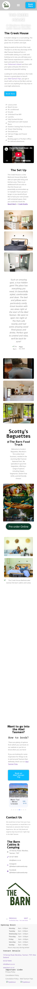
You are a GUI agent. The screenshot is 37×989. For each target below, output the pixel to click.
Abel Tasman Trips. (14, 79)
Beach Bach (12, 204)
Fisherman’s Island (14, 64)
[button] (18, 5)
